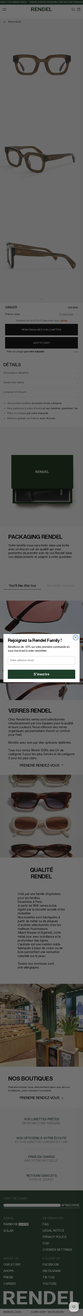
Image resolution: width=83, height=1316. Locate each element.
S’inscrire (41, 674)
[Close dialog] (75, 637)
